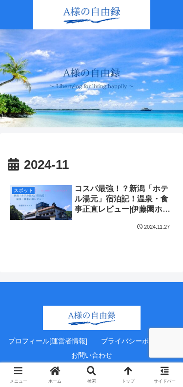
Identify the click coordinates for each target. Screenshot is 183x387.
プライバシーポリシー (135, 341)
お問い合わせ (91, 355)
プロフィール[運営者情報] (47, 341)
